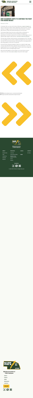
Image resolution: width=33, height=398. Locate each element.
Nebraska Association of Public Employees (12, 2)
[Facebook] (13, 166)
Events (5, 377)
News (5, 379)
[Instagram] (20, 166)
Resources (6, 381)
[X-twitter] (16, 166)
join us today (14, 51)
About (5, 375)
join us (18, 44)
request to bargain (25, 26)
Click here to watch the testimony (23, 36)
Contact (6, 383)
